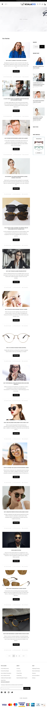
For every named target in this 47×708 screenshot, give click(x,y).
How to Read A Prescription (6, 673)
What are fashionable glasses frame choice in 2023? (16, 633)
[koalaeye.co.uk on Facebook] (1, 692)
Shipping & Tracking (36, 668)
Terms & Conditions (35, 675)
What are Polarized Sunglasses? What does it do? (16, 422)
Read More (16, 71)
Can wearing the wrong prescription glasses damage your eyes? (38, 118)
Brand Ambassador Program (22, 677)
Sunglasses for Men (16, 550)
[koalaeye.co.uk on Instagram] (8, 692)
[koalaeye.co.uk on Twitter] (12, 692)
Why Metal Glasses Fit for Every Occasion (16, 60)
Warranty (34, 673)
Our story (18, 668)
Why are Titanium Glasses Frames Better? (16, 271)
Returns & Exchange (36, 670)
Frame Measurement (5, 668)
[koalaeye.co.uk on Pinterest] (5, 692)
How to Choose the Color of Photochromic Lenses (16, 467)
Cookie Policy (19, 675)
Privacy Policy (19, 673)
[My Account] (42, 4)
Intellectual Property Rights (6, 677)
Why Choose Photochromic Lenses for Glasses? (16, 138)
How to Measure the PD (5, 675)
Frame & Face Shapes (5, 670)
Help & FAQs (3, 680)
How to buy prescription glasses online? (16, 588)
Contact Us (19, 670)
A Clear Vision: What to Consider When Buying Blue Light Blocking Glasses (38, 84)
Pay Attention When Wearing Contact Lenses (16, 309)
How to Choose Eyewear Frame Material (16, 347)
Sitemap (33, 677)
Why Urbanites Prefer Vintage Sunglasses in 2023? (16, 511)
